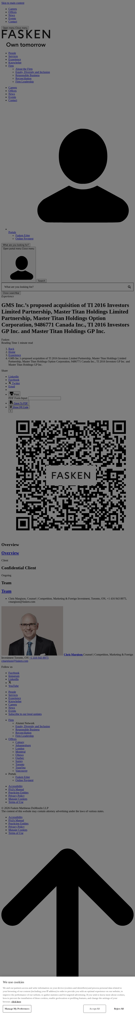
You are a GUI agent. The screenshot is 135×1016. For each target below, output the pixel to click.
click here (16, 1001)
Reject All (119, 1008)
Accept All (94, 1008)
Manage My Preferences (17, 1008)
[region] (67, 996)
